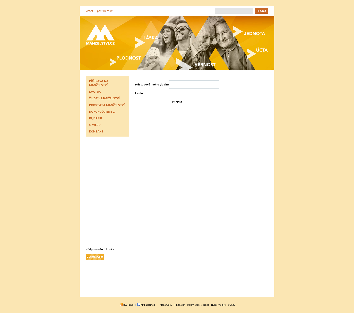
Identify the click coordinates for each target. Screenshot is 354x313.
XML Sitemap (148, 304)
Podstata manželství (107, 105)
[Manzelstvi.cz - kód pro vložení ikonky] (95, 259)
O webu (95, 125)
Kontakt (96, 131)
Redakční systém (185, 304)
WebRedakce (202, 304)
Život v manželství (104, 98)
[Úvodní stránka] (100, 34)
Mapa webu (166, 304)
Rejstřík (95, 118)
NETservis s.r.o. (219, 304)
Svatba (95, 92)
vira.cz (89, 11)
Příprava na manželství (98, 83)
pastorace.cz (105, 11)
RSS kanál (128, 304)
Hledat (261, 11)
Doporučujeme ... (102, 111)
